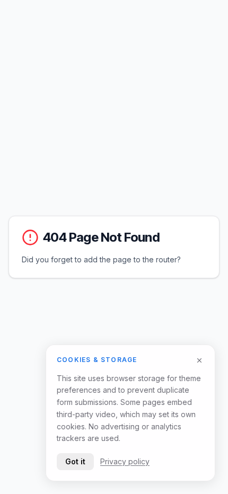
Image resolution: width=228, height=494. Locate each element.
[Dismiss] (199, 360)
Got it (75, 461)
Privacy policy (125, 461)
